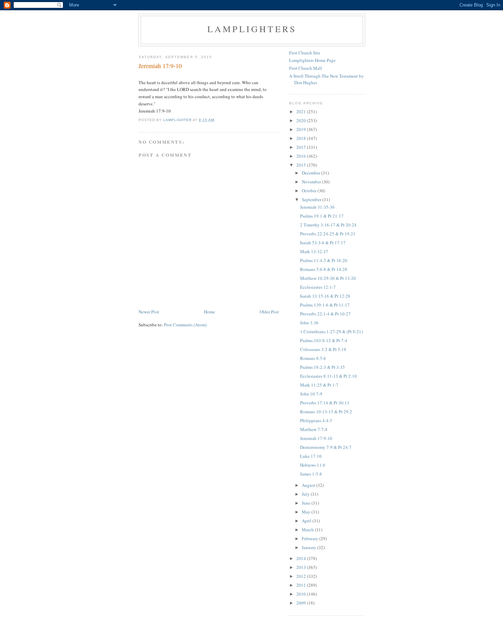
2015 (301, 165)
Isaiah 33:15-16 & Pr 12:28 (325, 296)
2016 (301, 156)
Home (209, 312)
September (312, 199)
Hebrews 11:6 (312, 465)
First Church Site (304, 53)
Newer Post (149, 312)
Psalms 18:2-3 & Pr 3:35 (322, 367)
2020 (301, 120)
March (308, 529)
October (310, 190)
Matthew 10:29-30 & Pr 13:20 (328, 278)
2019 (301, 129)
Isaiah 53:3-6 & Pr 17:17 (323, 242)
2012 (301, 576)
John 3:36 (309, 323)
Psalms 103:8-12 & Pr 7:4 (323, 340)
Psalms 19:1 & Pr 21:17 (322, 216)
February (310, 538)
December (311, 173)
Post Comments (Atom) (185, 325)
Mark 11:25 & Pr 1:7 (319, 385)
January (309, 547)
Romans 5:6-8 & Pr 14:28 (323, 269)
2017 (301, 147)
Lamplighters (251, 29)
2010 (301, 594)
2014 (301, 558)
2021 (301, 111)
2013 (301, 567)
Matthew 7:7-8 (313, 429)
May (306, 512)
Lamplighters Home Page (312, 60)
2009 (301, 603)
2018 (301, 138)
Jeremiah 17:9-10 (316, 438)
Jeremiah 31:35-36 (317, 207)
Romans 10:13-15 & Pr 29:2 (326, 411)
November (312, 182)
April (307, 521)
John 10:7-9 (311, 394)
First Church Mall (305, 68)
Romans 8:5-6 (313, 358)
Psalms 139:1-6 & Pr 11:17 (325, 305)
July (306, 494)
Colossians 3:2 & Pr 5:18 (323, 349)
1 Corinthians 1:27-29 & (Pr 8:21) (331, 331)
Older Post (269, 312)
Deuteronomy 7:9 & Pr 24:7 (325, 447)
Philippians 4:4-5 (316, 420)
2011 (301, 585)
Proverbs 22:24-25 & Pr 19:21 (328, 234)
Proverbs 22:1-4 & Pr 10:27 (325, 314)
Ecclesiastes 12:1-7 (318, 287)
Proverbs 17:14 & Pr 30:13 (324, 403)
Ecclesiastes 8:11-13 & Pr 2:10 (328, 376)
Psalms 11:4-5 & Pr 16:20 (323, 260)
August (309, 485)
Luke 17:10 (311, 456)
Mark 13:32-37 (314, 251)
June (306, 503)
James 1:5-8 (311, 474)
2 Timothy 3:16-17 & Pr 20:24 (328, 225)
